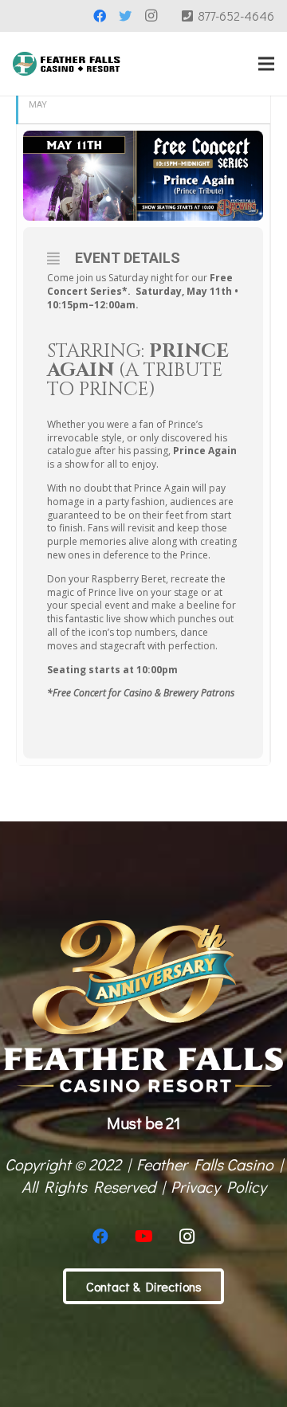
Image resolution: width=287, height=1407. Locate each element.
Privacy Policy (218, 1186)
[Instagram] (150, 16)
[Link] (66, 64)
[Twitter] (125, 16)
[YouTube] (143, 1236)
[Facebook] (99, 16)
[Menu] (266, 64)
